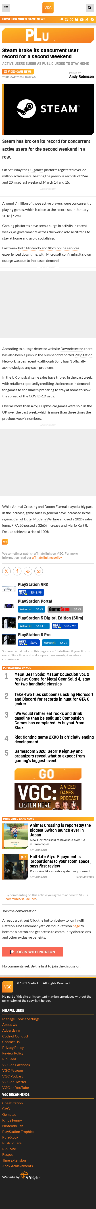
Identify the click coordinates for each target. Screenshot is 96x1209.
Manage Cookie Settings (21, 1019)
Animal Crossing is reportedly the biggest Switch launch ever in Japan (60, 830)
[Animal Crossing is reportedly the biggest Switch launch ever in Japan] (15, 836)
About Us (9, 1024)
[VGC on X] (71, 19)
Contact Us (11, 1041)
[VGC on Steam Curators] (92, 19)
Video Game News (19, 71)
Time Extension (14, 1160)
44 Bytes (30, 1175)
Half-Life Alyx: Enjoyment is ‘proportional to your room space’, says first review (61, 861)
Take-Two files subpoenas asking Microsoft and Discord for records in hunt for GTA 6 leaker (54, 699)
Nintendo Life (12, 1126)
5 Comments (85, 877)
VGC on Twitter (14, 1082)
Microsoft (53, 254)
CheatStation (12, 1103)
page (76, 926)
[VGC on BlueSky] (76, 19)
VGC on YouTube (15, 1087)
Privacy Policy (13, 1047)
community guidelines (21, 899)
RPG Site (9, 1149)
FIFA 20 (17, 525)
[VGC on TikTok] (87, 19)
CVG (6, 1108)
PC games (35, 170)
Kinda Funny (12, 1120)
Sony (58, 361)
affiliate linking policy (47, 557)
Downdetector (72, 348)
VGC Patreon (12, 1070)
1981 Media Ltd (31, 983)
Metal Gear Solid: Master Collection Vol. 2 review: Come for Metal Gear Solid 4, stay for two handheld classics (52, 679)
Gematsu (9, 1114)
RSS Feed (9, 1059)
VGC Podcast (12, 1076)
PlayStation (83, 355)
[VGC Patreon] (61, 19)
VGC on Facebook (16, 1065)
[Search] (90, 8)
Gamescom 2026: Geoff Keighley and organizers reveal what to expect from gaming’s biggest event (50, 756)
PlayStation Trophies (18, 1131)
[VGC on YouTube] (81, 19)
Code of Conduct (15, 1036)
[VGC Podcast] (66, 19)
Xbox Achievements (17, 1166)
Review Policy (12, 1053)
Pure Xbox (10, 1137)
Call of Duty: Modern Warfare (36, 519)
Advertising (11, 1030)
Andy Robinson (81, 76)
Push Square (11, 1143)
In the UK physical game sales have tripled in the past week (47, 377)
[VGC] (48, 7)
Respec (7, 1154)
